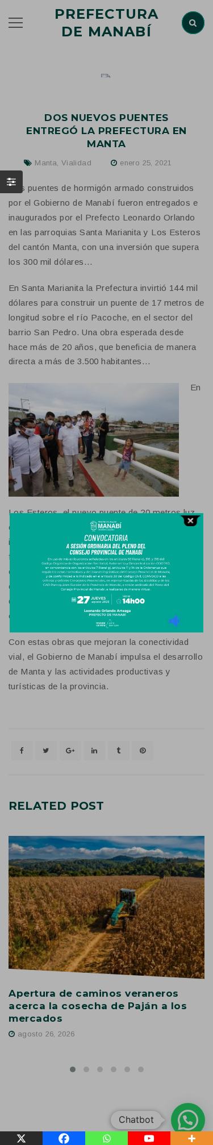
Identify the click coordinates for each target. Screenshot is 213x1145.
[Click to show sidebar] (11, 181)
